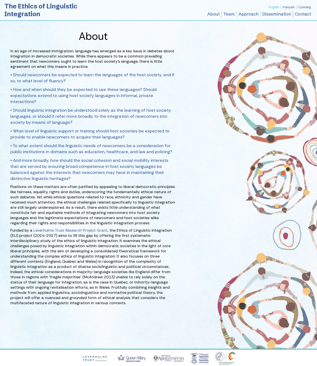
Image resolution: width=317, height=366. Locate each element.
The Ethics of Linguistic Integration (40, 10)
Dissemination (276, 14)
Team (229, 14)
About (213, 14)
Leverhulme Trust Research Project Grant (70, 230)
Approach (249, 14)
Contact (303, 14)
